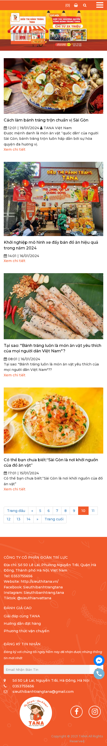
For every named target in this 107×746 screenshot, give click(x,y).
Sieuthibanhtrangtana (43, 587)
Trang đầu (16, 510)
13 (18, 519)
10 (83, 510)
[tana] (36, 713)
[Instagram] (95, 712)
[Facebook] (76, 712)
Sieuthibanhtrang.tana (44, 592)
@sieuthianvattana (34, 598)
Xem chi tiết (14, 149)
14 (28, 519)
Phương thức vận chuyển (26, 631)
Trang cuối (54, 519)
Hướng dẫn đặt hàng (22, 623)
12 (8, 519)
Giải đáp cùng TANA (22, 616)
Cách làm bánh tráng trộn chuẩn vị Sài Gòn (46, 120)
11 (93, 510)
